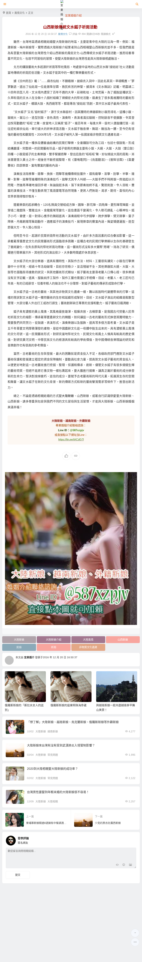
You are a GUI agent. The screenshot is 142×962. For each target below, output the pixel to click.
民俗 (19, 647)
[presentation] (116, 677)
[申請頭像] (132, 839)
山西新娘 (123, 639)
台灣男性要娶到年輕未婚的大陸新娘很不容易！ (58, 792)
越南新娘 (53, 731)
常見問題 (53, 754)
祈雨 (53, 647)
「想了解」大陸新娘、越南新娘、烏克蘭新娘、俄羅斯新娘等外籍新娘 (73, 722)
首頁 (8, 12)
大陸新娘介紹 (53, 639)
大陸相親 (53, 801)
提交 (17, 874)
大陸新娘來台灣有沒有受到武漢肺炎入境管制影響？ (61, 745)
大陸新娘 (68, 395)
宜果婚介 (29, 657)
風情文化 (19, 12)
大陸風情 (88, 639)
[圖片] (130, 865)
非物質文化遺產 (88, 647)
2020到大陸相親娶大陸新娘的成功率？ (52, 768)
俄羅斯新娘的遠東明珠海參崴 (68, 705)
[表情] (124, 865)
